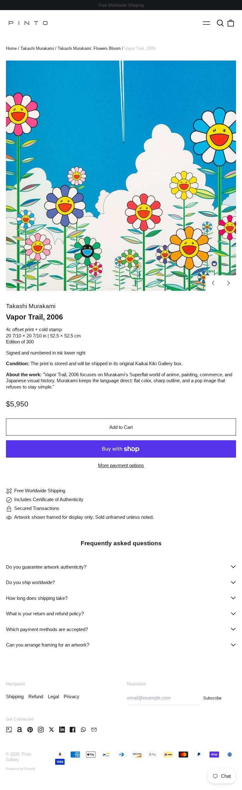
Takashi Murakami (37, 48)
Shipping (15, 696)
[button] (220, 23)
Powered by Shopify (20, 768)
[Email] (94, 730)
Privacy (71, 696)
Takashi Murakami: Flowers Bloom (89, 48)
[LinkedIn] (62, 730)
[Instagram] (41, 730)
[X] (52, 730)
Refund (35, 696)
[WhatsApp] (83, 730)
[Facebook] (73, 730)
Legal (53, 696)
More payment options (121, 465)
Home (11, 48)
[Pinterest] (30, 730)
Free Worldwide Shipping (121, 5)
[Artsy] (9, 730)
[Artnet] (20, 730)
